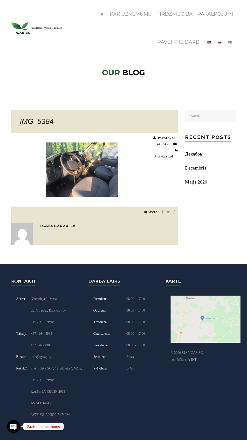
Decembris (195, 167)
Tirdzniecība (174, 14)
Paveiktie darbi (179, 42)
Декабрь (193, 153)
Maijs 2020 (196, 182)
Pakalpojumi (215, 14)
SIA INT (191, 359)
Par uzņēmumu (131, 14)
